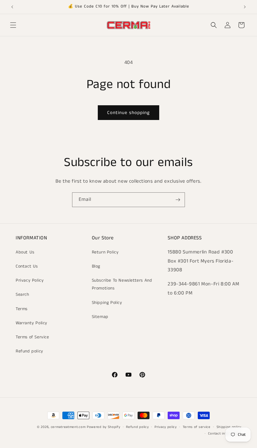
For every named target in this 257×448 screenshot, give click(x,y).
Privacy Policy (30, 280)
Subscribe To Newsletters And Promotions (122, 284)
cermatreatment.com (68, 427)
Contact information (224, 433)
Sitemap (100, 317)
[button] (13, 25)
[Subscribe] (178, 199)
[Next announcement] (245, 7)
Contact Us (27, 266)
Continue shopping (128, 112)
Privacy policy (166, 427)
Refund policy (29, 351)
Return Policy (105, 252)
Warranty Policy (31, 323)
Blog (96, 266)
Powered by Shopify (103, 427)
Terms (22, 309)
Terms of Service (32, 337)
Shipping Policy (107, 303)
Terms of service (197, 427)
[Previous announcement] (12, 7)
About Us (25, 252)
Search (22, 294)
